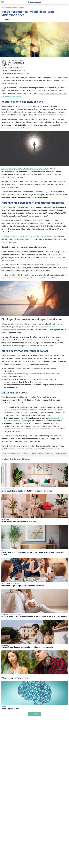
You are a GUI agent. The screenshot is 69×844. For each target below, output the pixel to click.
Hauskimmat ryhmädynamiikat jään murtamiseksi (22, 585)
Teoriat (3, 706)
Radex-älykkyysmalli (10, 709)
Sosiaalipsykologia (7, 676)
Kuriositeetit (5, 645)
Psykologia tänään (7, 489)
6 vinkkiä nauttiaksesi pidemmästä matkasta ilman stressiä (27, 647)
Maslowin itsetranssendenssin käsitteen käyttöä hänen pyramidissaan (27, 236)
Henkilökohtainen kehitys (16, 7)
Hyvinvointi (4, 7)
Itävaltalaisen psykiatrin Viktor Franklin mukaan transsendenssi (24, 168)
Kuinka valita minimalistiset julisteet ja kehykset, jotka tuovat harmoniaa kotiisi (32, 553)
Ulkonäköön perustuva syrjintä (14, 678)
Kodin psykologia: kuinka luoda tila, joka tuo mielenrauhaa (26, 491)
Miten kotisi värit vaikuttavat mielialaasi (18, 522)
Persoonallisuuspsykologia (10, 614)
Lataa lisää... (34, 714)
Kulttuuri (4, 550)
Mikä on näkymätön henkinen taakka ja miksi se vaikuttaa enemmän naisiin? (34, 616)
